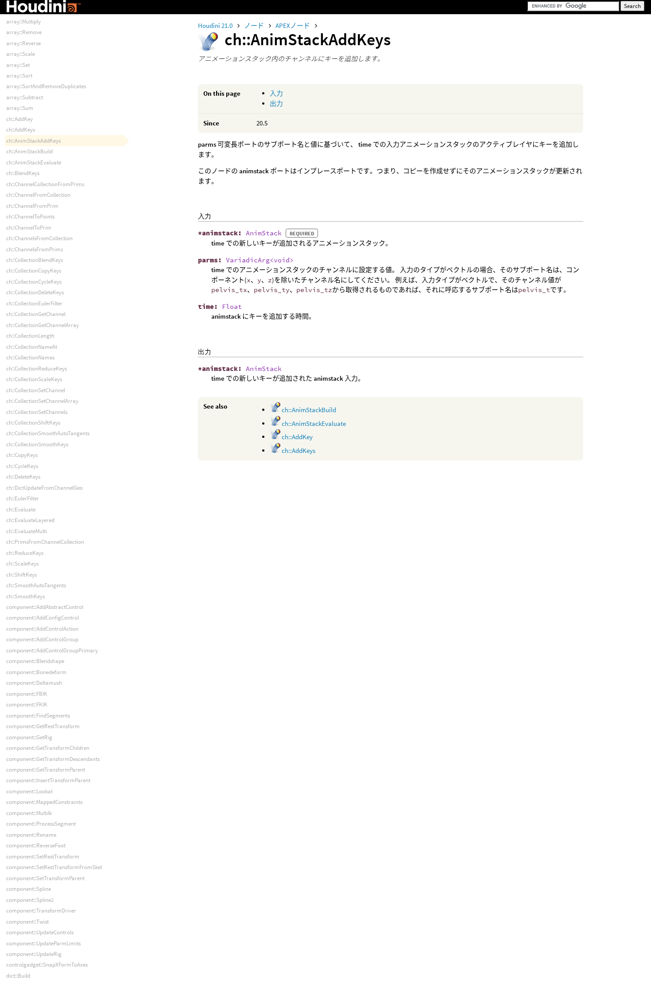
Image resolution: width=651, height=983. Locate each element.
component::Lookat (29, 791)
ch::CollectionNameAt (31, 347)
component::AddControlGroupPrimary (52, 650)
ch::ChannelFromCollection (38, 195)
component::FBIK (26, 694)
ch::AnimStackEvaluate (313, 423)
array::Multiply (23, 21)
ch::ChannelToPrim (28, 227)
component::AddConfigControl (42, 617)
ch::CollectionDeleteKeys (35, 292)
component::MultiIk (29, 813)
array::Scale (20, 54)
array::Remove (24, 32)
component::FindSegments (38, 715)
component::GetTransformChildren (47, 748)
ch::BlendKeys (22, 173)
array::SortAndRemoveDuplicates (46, 86)
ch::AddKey (296, 437)
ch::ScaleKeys (22, 563)
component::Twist (27, 921)
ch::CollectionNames (30, 357)
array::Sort (19, 75)
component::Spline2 (30, 900)
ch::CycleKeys (22, 466)
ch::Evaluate (20, 509)
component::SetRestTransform (42, 856)
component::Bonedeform (36, 672)
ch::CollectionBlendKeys (34, 260)
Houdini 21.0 (216, 25)
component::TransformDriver (41, 910)
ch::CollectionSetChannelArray (42, 401)
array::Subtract (24, 97)
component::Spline (28, 889)
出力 (276, 103)
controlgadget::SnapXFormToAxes (47, 964)
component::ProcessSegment (41, 823)
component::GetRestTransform (43, 726)
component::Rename (31, 835)
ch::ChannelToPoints (30, 216)
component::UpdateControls (40, 932)
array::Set (18, 65)
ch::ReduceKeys (24, 553)
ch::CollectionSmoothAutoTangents (47, 433)
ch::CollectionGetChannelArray (42, 325)
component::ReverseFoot (36, 845)
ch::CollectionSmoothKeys (37, 444)
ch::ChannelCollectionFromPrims (45, 184)
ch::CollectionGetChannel (36, 314)
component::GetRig (29, 737)
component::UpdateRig (34, 954)
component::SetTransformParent (45, 878)
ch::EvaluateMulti (26, 531)
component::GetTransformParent (45, 769)
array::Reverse (23, 43)
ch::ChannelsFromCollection (39, 238)
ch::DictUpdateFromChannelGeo (44, 488)
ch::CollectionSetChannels (36, 412)
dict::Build (18, 975)
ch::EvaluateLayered (30, 520)
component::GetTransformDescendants (53, 759)
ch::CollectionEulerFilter (34, 303)
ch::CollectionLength (30, 335)
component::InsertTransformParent (48, 780)
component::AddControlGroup (42, 639)
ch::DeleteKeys (23, 476)
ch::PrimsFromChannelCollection (45, 542)
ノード (254, 25)
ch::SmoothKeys (25, 596)
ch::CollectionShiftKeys (33, 422)
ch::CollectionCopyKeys (33, 270)
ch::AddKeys (297, 450)
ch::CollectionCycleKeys (34, 281)
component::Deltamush (34, 683)
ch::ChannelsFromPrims (34, 249)
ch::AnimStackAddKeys (33, 140)
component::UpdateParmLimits (43, 943)
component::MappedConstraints (44, 802)
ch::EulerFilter (22, 498)
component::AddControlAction (42, 628)
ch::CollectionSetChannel (35, 390)
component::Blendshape (35, 661)
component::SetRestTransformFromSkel (54, 867)
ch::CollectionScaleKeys (34, 379)
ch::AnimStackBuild (308, 410)
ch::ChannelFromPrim (32, 206)
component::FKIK (26, 704)
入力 (276, 93)
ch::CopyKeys (22, 455)
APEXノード (293, 25)
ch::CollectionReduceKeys (36, 368)
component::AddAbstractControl (44, 607)
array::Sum (19, 108)
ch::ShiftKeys (21, 574)
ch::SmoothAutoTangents (36, 585)
